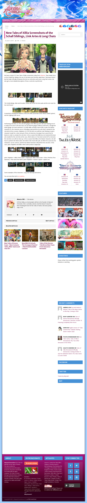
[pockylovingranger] (60, 339)
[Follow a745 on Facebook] (25, 214)
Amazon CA (64, 132)
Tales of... (15, 20)
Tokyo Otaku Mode (49, 480)
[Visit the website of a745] (17, 214)
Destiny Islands (54, 464)
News (23, 40)
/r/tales (52, 475)
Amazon (46, 462)
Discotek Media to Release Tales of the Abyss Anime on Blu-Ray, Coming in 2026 (72, 309)
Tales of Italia (52, 476)
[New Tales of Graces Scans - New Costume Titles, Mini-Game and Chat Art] (12, 240)
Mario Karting (48, 471)
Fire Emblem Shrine (56, 468)
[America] (60, 309)
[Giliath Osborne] (60, 350)
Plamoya (46, 475)
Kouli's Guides (58, 469)
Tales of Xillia (30, 180)
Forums (46, 20)
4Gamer (42, 75)
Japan (10, 180)
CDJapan (46, 464)
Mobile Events (61, 20)
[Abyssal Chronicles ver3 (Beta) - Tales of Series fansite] (43, 9)
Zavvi (77, 184)
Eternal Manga (48, 466)
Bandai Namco (65, 158)
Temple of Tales (55, 478)
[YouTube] (76, 471)
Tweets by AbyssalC (63, 376)
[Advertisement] (35, 87)
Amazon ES (77, 131)
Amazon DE (77, 129)
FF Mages (47, 468)
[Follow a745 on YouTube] (42, 214)
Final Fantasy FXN (57, 466)
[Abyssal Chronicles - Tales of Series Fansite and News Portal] (48, 486)
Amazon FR (77, 155)
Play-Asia (64, 131)
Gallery (31, 20)
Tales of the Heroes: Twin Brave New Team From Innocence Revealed (47, 245)
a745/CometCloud (31, 499)
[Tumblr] (70, 471)
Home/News (6, 20)
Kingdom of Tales (48, 469)
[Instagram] (76, 477)
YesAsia (57, 482)
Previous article (11, 221)
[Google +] (70, 477)
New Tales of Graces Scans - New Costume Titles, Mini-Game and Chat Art (12, 245)
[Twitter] (76, 465)
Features (23, 20)
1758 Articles (30, 199)
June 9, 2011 (10, 40)
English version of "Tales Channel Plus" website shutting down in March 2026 (73, 329)
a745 (17, 40)
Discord (38, 20)
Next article (50, 221)
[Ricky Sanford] (60, 319)
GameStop (65, 129)
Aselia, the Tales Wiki (55, 462)
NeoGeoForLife (57, 471)
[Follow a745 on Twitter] (33, 214)
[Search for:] (70, 34)
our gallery (21, 176)
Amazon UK (77, 127)
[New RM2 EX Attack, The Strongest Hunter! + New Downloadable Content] (30, 240)
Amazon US (64, 127)
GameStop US (65, 153)
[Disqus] (30, 272)
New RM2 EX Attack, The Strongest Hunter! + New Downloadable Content (29, 245)
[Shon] (60, 330)
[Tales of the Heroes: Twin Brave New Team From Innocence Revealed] (48, 240)
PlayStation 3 (19, 180)
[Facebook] (70, 465)
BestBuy (64, 155)
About (52, 20)
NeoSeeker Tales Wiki (50, 473)
